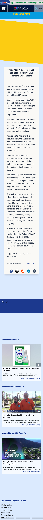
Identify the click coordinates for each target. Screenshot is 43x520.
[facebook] (11, 271)
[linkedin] (28, 271)
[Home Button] (21, 8)
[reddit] (22, 271)
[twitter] (17, 271)
